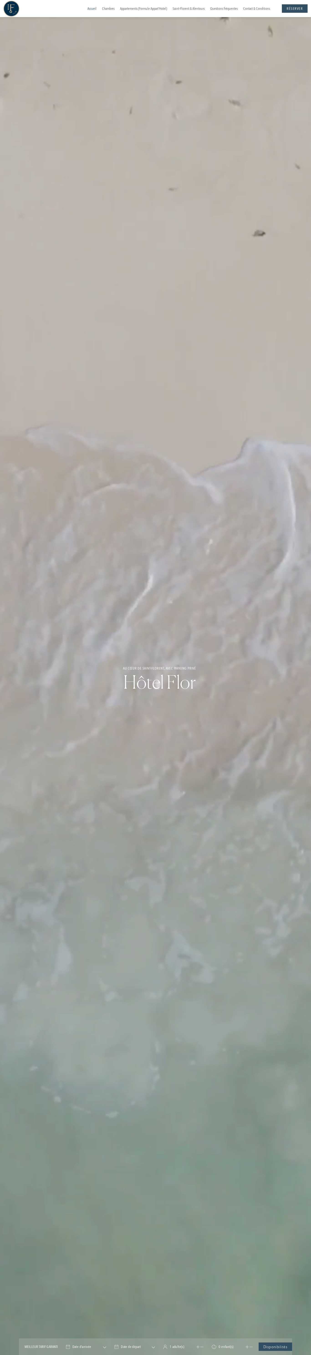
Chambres (108, 8)
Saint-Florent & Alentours (189, 8)
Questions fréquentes (224, 8)
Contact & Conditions (256, 8)
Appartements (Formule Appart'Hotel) (143, 8)
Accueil (92, 8)
